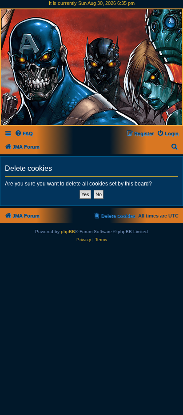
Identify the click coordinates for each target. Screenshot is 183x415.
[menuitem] (24, 133)
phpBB (68, 231)
